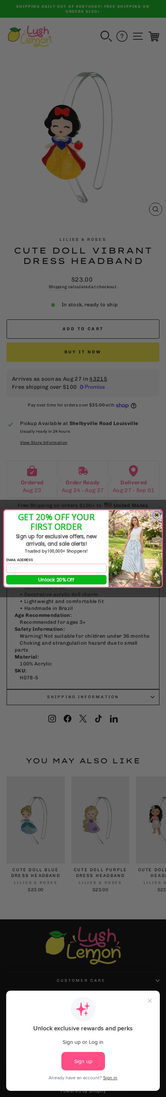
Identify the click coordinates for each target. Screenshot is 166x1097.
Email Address (19, 559)
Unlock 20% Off (56, 579)
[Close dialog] (156, 515)
